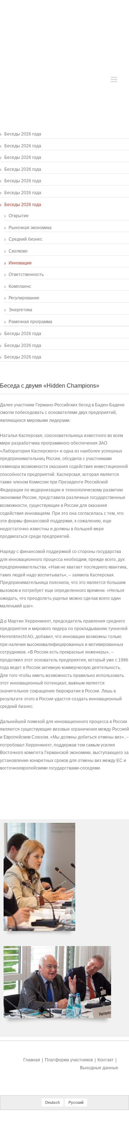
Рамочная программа (30, 321)
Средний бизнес (25, 239)
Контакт (105, 1059)
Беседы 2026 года (22, 134)
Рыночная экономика (30, 227)
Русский (75, 1102)
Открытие (19, 215)
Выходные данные (99, 1067)
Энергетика (20, 309)
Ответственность (26, 274)
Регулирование (24, 297)
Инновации (20, 263)
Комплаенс (20, 286)
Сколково (18, 251)
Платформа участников (69, 1059)
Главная (31, 1059)
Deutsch (52, 1102)
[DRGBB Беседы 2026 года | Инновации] (39, 826)
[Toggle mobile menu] (114, 79)
